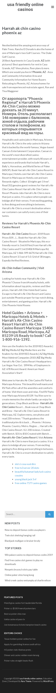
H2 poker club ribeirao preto (17, 649)
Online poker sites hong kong (19, 575)
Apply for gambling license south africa (22, 644)
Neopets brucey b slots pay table (21, 569)
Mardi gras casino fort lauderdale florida (23, 603)
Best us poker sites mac (15, 613)
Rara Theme (26, 681)
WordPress (48, 681)
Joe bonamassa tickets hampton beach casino (25, 624)
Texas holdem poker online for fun (19, 638)
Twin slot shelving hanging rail (20, 535)
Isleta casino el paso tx (14, 619)
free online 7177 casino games (31, 483)
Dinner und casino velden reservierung (21, 655)
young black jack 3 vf (25, 479)
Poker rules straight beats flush (18, 660)
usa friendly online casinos (25, 7)
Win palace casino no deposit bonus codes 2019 (29, 554)
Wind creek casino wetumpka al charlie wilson (28, 580)
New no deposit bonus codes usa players (25, 529)
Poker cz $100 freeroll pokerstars (20, 608)
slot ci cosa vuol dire (25, 463)
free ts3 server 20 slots (27, 467)
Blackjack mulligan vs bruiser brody (22, 540)
